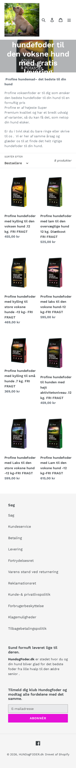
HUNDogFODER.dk (31, 754)
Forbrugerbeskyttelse (26, 606)
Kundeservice (19, 526)
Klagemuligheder (22, 617)
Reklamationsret (22, 583)
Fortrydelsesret (21, 561)
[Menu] (69, 19)
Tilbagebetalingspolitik (27, 628)
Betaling (15, 538)
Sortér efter (13, 156)
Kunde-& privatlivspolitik (29, 594)
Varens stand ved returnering (33, 572)
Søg (11, 515)
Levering (15, 549)
